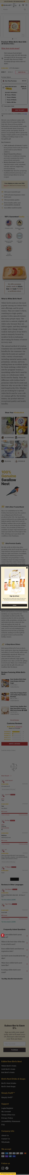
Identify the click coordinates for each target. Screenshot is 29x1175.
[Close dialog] (27, 568)
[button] (8, 1173)
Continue (14, 605)
